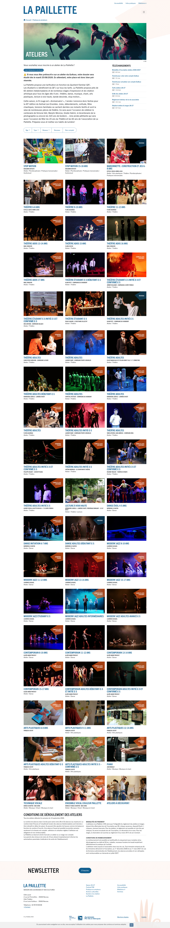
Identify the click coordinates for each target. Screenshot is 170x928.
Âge (27, 130)
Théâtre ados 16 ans (117, 243)
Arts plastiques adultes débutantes (43, 764)
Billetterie (141, 3)
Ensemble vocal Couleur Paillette (83, 803)
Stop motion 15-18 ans (76, 166)
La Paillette (89, 896)
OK (132, 925)
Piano (110, 764)
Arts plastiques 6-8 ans (36, 727)
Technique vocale (33, 803)
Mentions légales (123, 917)
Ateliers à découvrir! (118, 803)
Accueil (28, 20)
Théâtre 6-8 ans (32, 207)
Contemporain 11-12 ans (77, 652)
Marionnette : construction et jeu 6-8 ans (126, 167)
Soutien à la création (93, 894)
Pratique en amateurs (40, 20)
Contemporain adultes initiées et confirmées (125, 690)
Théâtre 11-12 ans (116, 207)
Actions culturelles (92, 892)
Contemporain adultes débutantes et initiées (84, 690)
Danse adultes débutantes (79, 543)
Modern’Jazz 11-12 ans (35, 579)
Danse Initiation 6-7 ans (36, 543)
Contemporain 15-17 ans (36, 688)
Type (35, 130)
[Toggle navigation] (143, 12)
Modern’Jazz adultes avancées (123, 616)
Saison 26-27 (90, 885)
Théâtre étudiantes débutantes (83, 279)
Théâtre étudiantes (76, 318)
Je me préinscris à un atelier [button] (33, 70)
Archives (120, 892)
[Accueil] (50, 10)
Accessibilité (118, 3)
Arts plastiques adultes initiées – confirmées (83, 765)
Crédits (144, 917)
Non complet (69, 130)
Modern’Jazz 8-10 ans (118, 543)
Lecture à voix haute (76, 505)
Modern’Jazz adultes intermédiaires (84, 616)
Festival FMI (90, 887)
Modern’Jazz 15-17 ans (118, 579)
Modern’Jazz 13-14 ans (77, 579)
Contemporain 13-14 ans (119, 652)
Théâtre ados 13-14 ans (35, 243)
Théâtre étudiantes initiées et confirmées (124, 281)
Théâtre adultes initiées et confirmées (38, 468)
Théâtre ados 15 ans (75, 243)
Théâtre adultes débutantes (39, 393)
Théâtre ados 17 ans (34, 279)
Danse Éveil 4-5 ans (117, 505)
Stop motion (30, 166)
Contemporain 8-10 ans (36, 652)
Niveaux (45, 130)
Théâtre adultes (32, 357)
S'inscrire (85, 870)
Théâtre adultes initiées (120, 318)
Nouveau (57, 130)
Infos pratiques (131, 3)
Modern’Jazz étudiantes (37, 616)
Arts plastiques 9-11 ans (78, 727)
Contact (27, 907)
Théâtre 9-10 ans (73, 207)
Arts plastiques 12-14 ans (120, 727)
